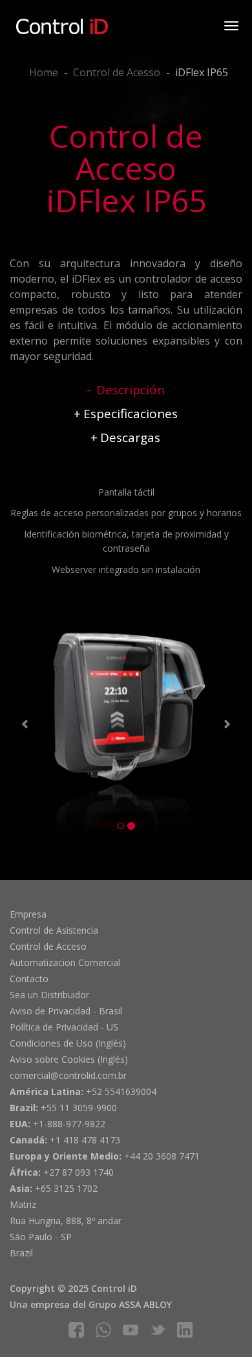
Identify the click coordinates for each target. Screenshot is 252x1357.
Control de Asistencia (54, 930)
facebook (76, 1330)
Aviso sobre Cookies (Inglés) (69, 1059)
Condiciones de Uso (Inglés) (68, 1043)
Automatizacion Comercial (65, 962)
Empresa (28, 914)
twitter (157, 1330)
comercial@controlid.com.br (68, 1075)
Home (43, 72)
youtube (130, 1330)
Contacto (29, 978)
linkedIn (185, 1330)
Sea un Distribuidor (49, 995)
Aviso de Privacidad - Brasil (66, 1011)
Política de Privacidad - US (64, 1027)
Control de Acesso (116, 72)
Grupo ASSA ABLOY (130, 1304)
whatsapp (103, 1330)
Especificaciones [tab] (130, 413)
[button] (27, 726)
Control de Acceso (48, 946)
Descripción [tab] (130, 389)
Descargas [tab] (130, 437)
